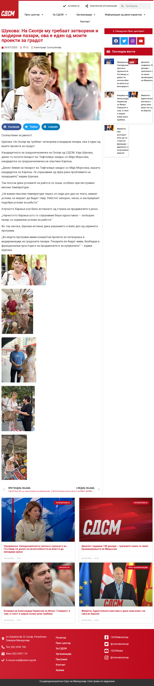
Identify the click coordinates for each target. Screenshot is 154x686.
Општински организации (103, 6)
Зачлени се (73, 6)
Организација (84, 14)
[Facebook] (116, 41)
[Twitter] (124, 41)
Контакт (85, 21)
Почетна (61, 637)
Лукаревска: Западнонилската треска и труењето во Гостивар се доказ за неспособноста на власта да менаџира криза (126, 74)
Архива (60, 670)
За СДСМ (58, 14)
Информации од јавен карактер (123, 14)
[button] (12, 126)
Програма (61, 659)
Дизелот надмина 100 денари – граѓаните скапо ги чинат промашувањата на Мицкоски (115, 547)
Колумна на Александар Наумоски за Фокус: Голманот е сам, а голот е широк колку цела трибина (123, 107)
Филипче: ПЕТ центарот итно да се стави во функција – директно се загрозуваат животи (123, 141)
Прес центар (32, 14)
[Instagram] (132, 41)
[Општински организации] (86, 6)
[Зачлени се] (64, 6)
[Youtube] (141, 41)
